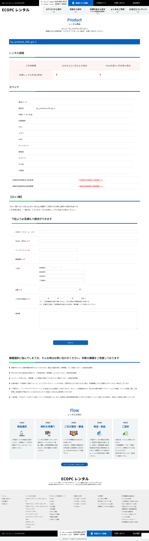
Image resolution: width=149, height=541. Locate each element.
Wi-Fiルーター (30, 522)
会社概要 (136, 533)
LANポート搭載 (54, 519)
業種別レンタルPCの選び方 (106, 506)
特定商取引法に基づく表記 (130, 522)
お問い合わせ (119, 3)
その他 (28, 527)
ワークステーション (32, 514)
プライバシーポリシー (128, 519)
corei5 (52, 501)
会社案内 (136, 3)
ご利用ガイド (101, 3)
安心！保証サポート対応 (129, 504)
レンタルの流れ (126, 498)
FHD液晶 (52, 506)
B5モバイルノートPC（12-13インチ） (37, 506)
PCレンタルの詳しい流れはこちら (74, 464)
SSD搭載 (52, 509)
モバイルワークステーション (34, 517)
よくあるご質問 (102, 498)
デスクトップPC (31, 511)
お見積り (100, 496)
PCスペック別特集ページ (57, 496)
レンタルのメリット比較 (105, 504)
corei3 (52, 504)
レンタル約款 (126, 517)
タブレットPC (30, 509)
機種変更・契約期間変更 (129, 509)
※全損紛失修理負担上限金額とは (90, 180)
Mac (27, 519)
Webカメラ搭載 (54, 514)
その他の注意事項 (127, 511)
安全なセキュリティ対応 (129, 506)
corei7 (52, 498)
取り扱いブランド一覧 (104, 501)
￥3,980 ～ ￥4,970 (80, 501)
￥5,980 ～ (77, 506)
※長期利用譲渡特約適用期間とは (90, 186)
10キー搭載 (53, 511)
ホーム (4, 496)
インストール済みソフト (129, 514)
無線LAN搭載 (54, 517)
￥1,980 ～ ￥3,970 (80, 498)
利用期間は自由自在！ (128, 496)
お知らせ (4, 504)
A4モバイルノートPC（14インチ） (36, 504)
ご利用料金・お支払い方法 (130, 501)
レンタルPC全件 (31, 496)
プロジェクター (30, 524)
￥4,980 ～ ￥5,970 (80, 504)
